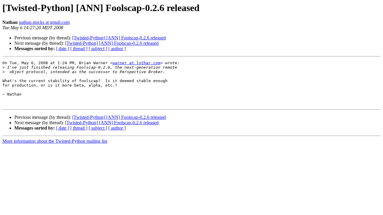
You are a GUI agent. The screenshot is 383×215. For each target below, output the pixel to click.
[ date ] (62, 48)
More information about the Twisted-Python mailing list (54, 141)
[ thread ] (78, 48)
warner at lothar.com (136, 63)
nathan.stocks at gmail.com (44, 22)
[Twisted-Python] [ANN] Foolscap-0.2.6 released (119, 37)
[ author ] (117, 48)
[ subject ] (98, 48)
